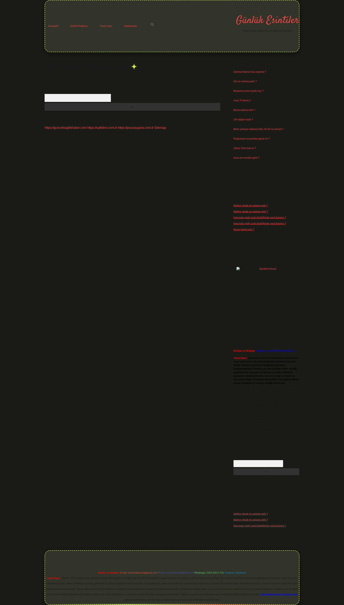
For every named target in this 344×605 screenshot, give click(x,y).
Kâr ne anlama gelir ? (245, 81)
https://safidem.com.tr (102, 127)
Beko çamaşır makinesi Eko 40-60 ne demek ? (259, 129)
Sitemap (160, 127)
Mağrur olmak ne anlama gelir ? (251, 205)
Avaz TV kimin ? (242, 100)
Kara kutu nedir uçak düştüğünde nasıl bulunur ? (260, 217)
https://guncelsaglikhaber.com (65, 127)
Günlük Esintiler (267, 20)
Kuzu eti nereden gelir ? (246, 157)
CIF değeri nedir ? (243, 119)
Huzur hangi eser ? (244, 229)
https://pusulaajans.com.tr (135, 127)
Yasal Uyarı (106, 26)
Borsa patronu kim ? (244, 110)
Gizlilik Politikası (79, 26)
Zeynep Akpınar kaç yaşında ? (250, 71)
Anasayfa (53, 26)
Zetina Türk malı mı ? (245, 148)
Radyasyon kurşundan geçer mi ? (252, 138)
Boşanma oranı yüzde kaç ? (249, 91)
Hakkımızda (130, 26)
